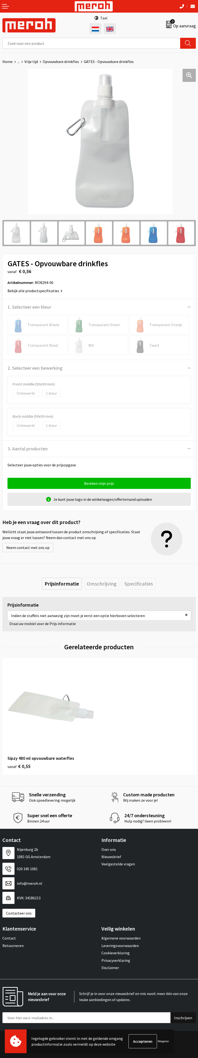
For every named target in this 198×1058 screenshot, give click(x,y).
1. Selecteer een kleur (29, 307)
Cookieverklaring (115, 952)
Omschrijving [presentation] (102, 583)
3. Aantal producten (27, 449)
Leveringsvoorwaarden (120, 945)
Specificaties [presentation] (138, 583)
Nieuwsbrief (111, 856)
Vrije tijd (31, 61)
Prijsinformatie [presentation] (62, 583)
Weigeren (163, 1041)
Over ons (108, 849)
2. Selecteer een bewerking (35, 368)
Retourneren (13, 945)
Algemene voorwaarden (121, 938)
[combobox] (91, 43)
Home (7, 61)
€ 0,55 (18, 766)
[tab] (62, 584)
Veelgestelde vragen (118, 864)
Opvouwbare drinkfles (61, 61)
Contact (9, 938)
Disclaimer (110, 967)
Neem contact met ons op (28, 547)
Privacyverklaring (115, 960)
